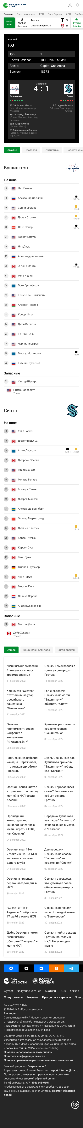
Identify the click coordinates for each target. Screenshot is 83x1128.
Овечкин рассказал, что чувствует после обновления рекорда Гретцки (58, 885)
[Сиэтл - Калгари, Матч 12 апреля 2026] (65, 100)
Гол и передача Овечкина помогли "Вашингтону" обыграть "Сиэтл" (57, 697)
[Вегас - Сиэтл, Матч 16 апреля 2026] (70, 100)
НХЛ (11, 45)
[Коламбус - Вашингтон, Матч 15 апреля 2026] (22, 100)
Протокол (31, 149)
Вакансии (10, 1013)
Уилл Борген (25, 431)
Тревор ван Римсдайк (31, 295)
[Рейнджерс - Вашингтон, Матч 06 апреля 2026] (12, 100)
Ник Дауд (24, 246)
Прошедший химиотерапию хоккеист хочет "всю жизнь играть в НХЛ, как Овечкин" (21, 824)
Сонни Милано (18, 117)
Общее (11, 649)
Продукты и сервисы (56, 997)
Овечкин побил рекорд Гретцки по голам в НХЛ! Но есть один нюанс (60, 939)
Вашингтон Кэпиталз (36, 649)
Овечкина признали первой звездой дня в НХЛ (22, 883)
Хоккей (12, 39)
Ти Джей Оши (26, 333)
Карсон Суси (26, 547)
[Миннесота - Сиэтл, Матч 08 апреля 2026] (61, 100)
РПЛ (41, 14)
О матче (12, 149)
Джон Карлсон (27, 324)
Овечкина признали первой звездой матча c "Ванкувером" (59, 912)
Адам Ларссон (65, 105)
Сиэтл (70, 96)
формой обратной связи (39, 1078)
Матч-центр (9, 22)
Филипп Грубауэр (29, 566)
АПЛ (68, 14)
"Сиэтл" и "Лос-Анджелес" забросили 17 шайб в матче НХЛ (22, 912)
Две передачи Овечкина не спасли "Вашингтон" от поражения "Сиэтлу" (58, 856)
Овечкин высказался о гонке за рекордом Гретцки (59, 670)
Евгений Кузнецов (20, 132)
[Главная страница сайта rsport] (23, 5)
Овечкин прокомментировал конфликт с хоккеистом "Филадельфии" (20, 732)
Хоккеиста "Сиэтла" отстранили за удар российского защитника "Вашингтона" (20, 699)
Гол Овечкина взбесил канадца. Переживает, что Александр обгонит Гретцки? (23, 764)
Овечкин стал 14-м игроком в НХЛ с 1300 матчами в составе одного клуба (22, 856)
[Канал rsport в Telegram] (71, 968)
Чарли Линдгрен (28, 343)
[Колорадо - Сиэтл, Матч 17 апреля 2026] (72, 100)
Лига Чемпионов (26, 14)
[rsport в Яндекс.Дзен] (26, 968)
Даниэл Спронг (27, 596)
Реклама (32, 997)
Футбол (9, 991)
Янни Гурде (25, 576)
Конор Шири (26, 314)
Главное (8, 14)
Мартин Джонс (27, 624)
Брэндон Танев (27, 489)
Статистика (52, 149)
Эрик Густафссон (28, 285)
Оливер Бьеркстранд (31, 518)
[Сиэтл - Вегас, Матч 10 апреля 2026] (63, 100)
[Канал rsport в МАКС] (11, 968)
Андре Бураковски (29, 605)
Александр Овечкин (26, 130)
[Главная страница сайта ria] (4, 5)
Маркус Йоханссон (26, 114)
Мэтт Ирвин (16, 108)
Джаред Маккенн (28, 498)
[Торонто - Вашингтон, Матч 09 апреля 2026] (15, 100)
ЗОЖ (63, 991)
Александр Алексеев (31, 256)
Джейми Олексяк (28, 528)
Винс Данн (24, 557)
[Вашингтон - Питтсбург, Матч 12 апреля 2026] (19, 100)
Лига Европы (55, 14)
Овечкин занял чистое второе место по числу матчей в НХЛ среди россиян (22, 793)
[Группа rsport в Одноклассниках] (56, 968)
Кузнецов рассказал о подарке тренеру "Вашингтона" (59, 728)
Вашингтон (16, 96)
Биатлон (50, 991)
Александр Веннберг (31, 508)
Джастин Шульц (27, 440)
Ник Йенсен (25, 188)
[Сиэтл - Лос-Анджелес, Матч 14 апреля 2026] (68, 100)
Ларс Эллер (22, 123)
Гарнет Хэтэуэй (27, 236)
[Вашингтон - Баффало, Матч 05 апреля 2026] (10, 100)
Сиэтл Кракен (66, 649)
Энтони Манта (23, 105)
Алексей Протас (28, 304)
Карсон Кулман (69, 109)
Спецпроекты (13, 997)
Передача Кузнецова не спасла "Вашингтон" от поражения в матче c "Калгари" (59, 822)
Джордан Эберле (28, 460)
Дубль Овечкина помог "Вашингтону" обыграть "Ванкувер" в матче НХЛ (22, 939)
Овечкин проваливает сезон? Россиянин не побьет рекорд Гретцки (59, 793)
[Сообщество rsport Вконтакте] (41, 968)
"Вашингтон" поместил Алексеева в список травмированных (22, 670)
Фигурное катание (29, 991)
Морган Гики (57, 108)
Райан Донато (27, 469)
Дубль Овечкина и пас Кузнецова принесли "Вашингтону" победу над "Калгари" (59, 764)
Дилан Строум (27, 217)
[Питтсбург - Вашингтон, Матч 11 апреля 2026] (17, 100)
